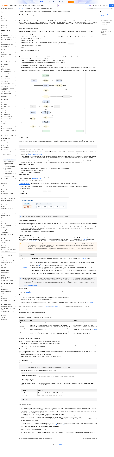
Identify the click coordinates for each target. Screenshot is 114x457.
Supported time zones (36, 178)
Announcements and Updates (46, 8)
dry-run (40, 265)
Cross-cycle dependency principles (59, 424)
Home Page (21, 11)
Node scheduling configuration (46, 11)
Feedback (60, 444)
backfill (53, 284)
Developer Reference (28, 8)
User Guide (21, 8)
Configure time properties (57, 11)
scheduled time (46, 306)
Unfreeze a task (97, 329)
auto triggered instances (33, 240)
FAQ (38, 8)
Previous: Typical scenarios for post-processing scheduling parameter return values (36, 438)
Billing (35, 8)
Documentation (4, 8)
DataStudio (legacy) (37, 11)
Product (95, 17)
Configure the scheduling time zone (81, 177)
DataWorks (10, 8)
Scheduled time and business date (85, 146)
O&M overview (28, 292)
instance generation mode (56, 306)
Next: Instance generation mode (89, 438)
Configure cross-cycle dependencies (35, 154)
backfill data (84, 258)
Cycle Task (85, 239)
